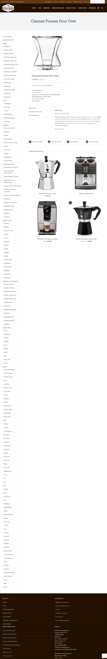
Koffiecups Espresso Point (11, 64)
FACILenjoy (7, 456)
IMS (5, 485)
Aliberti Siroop (8, 388)
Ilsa (5, 482)
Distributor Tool (8, 230)
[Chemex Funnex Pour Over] (47, 52)
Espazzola (6, 449)
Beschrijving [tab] (32, 108)
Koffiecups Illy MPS (9, 68)
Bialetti (6, 402)
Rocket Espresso (8, 558)
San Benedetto (8, 139)
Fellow (5, 352)
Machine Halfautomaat (10, 295)
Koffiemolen (7, 199)
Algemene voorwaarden (62, 602)
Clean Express (8, 431)
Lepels (5, 238)
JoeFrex (6, 489)
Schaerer (6, 569)
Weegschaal (7, 278)
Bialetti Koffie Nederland (9, 634)
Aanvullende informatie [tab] (35, 112)
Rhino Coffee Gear (9, 554)
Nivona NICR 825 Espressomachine (47, 239)
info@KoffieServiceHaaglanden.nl (17, 1)
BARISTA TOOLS (7, 220)
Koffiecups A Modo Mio (10, 57)
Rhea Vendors (8, 551)
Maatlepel (6, 241)
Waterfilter (7, 324)
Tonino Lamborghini (9, 369)
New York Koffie (8, 514)
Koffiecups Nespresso (10, 75)
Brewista (6, 341)
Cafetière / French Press (10, 202)
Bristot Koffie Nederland (9, 638)
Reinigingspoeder (9, 317)
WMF (5, 583)
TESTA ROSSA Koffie (9, 572)
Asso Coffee (7, 391)
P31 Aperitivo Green (9, 128)
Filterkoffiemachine (37, 96)
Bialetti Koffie (7, 406)
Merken (5, 367)
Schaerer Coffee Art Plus (86, 193)
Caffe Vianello (7, 648)
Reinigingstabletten (9, 320)
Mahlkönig (7, 504)
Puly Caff (6, 536)
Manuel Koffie (8, 507)
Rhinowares (7, 359)
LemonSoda (7, 150)
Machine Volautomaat (10, 299)
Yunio (5, 587)
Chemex (41, 94)
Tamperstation (8, 259)
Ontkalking (7, 313)
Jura (5, 493)
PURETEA (6, 543)
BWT (5, 420)
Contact (58, 609)
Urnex (5, 580)
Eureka (6, 453)
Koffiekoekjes (7, 82)
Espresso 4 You (7, 652)
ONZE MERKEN (7, 624)
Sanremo (6, 565)
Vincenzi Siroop (8, 161)
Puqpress (6, 223)
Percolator (7, 213)
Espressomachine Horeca (11, 167)
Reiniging (6, 252)
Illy (4, 478)
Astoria (6, 395)
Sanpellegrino (8, 157)
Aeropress (7, 334)
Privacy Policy (59, 617)
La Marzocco (7, 496)
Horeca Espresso (7, 656)
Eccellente (6, 442)
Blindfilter (6, 227)
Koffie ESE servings (9, 79)
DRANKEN (6, 125)
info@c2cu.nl (61, 641)
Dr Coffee (6, 435)
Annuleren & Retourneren (63, 606)
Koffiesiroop (7, 93)
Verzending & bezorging (62, 620)
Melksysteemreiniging (10, 309)
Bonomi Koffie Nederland (10, 641)
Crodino (6, 146)
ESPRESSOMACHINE (54, 94)
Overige (6, 249)
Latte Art (6, 234)
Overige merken (8, 377)
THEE (4, 101)
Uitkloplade (7, 274)
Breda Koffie (7, 413)
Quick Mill (6, 547)
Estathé (6, 135)
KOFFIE (5, 43)
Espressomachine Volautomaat (12, 186)
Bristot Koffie (7, 417)
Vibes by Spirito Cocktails (11, 142)
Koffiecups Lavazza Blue (10, 71)
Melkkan (6, 245)
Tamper (6, 256)
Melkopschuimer (8, 209)
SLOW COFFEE (47, 96)
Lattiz (5, 500)
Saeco (5, 561)
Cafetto (6, 424)
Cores (5, 345)
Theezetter (7, 121)
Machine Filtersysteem (10, 291)
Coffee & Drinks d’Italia (9, 630)
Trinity (5, 363)
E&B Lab (6, 348)
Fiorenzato (7, 460)
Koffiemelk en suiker (9, 90)
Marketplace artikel (8, 40)
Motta (5, 511)
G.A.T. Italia (7, 467)
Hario (5, 356)
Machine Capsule (8, 284)
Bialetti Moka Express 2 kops (47, 193)
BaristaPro (7, 398)
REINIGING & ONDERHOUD (10, 281)
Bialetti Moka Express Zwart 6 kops (86, 239)
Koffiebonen (7, 46)
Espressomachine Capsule (11, 176)
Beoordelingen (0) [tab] (34, 115)
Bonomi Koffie (8, 409)
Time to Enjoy (7, 576)
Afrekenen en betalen (61, 613)
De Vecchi (6, 438)
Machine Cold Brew (9, 288)
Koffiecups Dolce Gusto (10, 61)
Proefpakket (7, 97)
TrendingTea (7, 103)
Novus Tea (7, 107)
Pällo (5, 529)
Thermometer (8, 267)
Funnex (42, 99)
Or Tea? (6, 111)
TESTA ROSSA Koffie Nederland (11, 645)
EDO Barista (7, 446)
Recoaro (6, 153)
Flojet (5, 464)
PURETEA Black (8, 114)
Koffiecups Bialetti (9, 53)
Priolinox (6, 533)
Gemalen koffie (8, 50)
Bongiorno (7, 132)
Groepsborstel (8, 302)
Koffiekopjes (7, 86)
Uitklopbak (7, 270)
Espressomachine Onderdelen (12, 195)
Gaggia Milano (8, 471)
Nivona (6, 518)
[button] (102, 8)
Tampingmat (7, 263)
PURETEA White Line (9, 118)
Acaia (5, 330)
